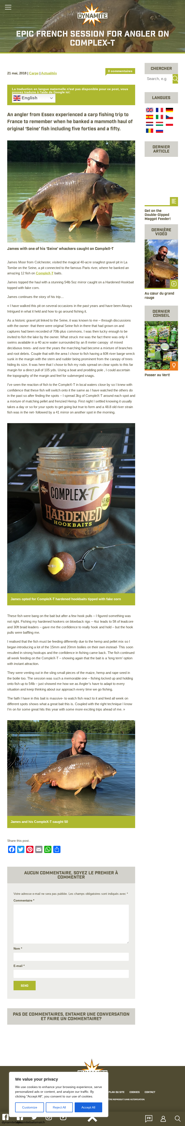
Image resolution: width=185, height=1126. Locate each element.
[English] (149, 110)
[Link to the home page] (92, 15)
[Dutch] (149, 124)
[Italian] (159, 117)
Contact (150, 1092)
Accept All (88, 1107)
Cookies (135, 1092)
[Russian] (159, 131)
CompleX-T (44, 273)
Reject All (59, 1107)
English (29, 97)
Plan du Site (117, 1092)
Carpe (34, 73)
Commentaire (24, 900)
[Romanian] (149, 131)
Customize (29, 1107)
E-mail (19, 966)
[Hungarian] (159, 124)
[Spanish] (149, 117)
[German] (169, 110)
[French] (159, 110)
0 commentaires (120, 71)
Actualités (49, 73)
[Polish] (169, 124)
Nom (18, 948)
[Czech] (169, 117)
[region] (58, 1094)
